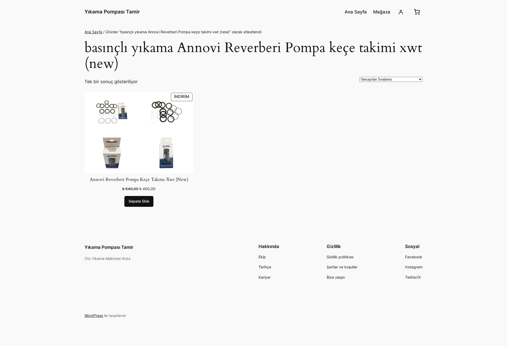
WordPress (93, 315)
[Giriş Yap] (400, 11)
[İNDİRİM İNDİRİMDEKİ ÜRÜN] (139, 132)
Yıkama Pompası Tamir (112, 11)
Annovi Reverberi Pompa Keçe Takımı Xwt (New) (139, 179)
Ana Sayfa (93, 32)
